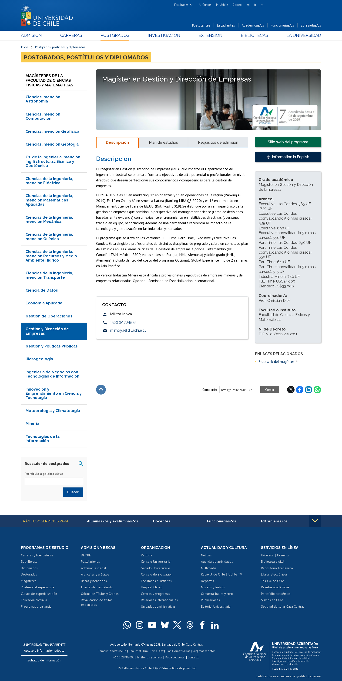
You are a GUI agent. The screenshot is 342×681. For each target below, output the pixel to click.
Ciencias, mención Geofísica (52, 131)
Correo (237, 5)
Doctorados (29, 574)
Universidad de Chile (138, 668)
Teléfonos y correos (149, 657)
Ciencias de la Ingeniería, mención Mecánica (49, 219)
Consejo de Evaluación (156, 574)
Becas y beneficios (94, 581)
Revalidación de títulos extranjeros (96, 602)
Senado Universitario (155, 568)
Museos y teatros (213, 587)
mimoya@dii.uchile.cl (128, 330)
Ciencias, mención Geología (52, 144)
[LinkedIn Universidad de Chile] (215, 625)
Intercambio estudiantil (97, 587)
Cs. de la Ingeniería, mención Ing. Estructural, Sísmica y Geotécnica (53, 161)
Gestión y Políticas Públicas (52, 346)
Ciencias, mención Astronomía (43, 99)
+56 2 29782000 (123, 657)
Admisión (31, 35)
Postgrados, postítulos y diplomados (60, 47)
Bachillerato (29, 561)
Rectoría (146, 555)
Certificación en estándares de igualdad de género (288, 676)
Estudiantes (226, 25)
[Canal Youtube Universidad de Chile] (152, 625)
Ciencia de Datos (42, 290)
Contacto (194, 657)
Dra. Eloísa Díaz (153, 651)
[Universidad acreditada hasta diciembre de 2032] (282, 655)
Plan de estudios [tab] (163, 142)
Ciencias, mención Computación (43, 116)
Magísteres (28, 581)
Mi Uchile (222, 5)
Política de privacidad (182, 668)
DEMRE (86, 555)
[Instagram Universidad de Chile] (139, 625)
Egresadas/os (311, 25)
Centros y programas (155, 594)
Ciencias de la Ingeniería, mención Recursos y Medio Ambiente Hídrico (51, 255)
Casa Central (194, 645)
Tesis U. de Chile (272, 581)
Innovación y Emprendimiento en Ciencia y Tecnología (54, 393)
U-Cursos (205, 5)
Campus (103, 651)
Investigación (164, 35)
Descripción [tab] (117, 142)
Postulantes (201, 25)
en (248, 5)
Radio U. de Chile (213, 574)
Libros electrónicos (274, 574)
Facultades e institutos (156, 581)
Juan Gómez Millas (178, 651)
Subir (101, 390)
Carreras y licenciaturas (37, 555)
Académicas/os (253, 25)
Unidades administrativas (158, 606)
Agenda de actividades (217, 561)
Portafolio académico (276, 594)
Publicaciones (210, 600)
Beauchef (135, 651)
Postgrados (115, 35)
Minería (32, 423)
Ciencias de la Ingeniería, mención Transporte (49, 275)
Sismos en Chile (272, 600)
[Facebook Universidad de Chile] (202, 625)
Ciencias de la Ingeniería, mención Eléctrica (49, 181)
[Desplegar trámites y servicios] (315, 521)
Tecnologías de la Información (43, 438)
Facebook (299, 389)
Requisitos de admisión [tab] (218, 142)
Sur (194, 651)
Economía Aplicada (44, 303)
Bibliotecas (254, 35)
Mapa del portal (175, 657)
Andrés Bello (118, 651)
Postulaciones (90, 561)
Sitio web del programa (288, 142)
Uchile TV (235, 574)
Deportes (207, 581)
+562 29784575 (123, 322)
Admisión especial (93, 568)
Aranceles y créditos (95, 574)
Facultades (181, 5)
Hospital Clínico (151, 587)
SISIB (120, 668)
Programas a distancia (36, 606)
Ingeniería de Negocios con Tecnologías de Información (52, 374)
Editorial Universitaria (216, 606)
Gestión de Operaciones (49, 316)
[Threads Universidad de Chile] (190, 625)
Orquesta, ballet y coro (217, 594)
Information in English (290, 157)
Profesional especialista (37, 587)
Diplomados (29, 568)
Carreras (71, 35)
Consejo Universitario (156, 561)
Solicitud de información (44, 660)
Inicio (24, 47)
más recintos (207, 651)
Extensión (210, 35)
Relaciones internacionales (159, 600)
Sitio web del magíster (276, 361)
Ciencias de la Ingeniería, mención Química (49, 236)
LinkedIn (308, 389)
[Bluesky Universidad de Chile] (165, 625)
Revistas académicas (275, 587)
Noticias (206, 555)
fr (255, 5)
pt (262, 5)
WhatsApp (317, 389)
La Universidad (303, 35)
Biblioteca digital (272, 561)
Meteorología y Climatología (53, 411)
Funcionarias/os (282, 25)
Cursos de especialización (39, 594)
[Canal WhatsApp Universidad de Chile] (127, 625)
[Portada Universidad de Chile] (48, 13)
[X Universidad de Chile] (177, 625)
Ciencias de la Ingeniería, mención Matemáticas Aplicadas (49, 200)
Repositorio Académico (277, 568)
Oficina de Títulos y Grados (100, 594)
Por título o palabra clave (44, 474)
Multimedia (208, 568)
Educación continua (34, 600)
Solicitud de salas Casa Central (282, 606)
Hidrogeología (39, 359)
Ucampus (283, 555)
